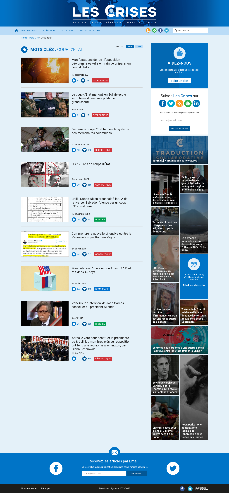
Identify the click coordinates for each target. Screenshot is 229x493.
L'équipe (45, 488)
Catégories (48, 30)
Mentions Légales (108, 488)
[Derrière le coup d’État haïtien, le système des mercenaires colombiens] (45, 139)
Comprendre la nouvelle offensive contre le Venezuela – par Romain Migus (101, 235)
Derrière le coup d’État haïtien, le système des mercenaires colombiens (100, 131)
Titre (138, 47)
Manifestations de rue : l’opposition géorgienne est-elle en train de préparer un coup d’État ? (101, 63)
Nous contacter (29, 488)
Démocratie (102, 289)
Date (129, 47)
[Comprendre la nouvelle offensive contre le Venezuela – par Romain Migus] (45, 244)
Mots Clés (67, 30)
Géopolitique (100, 80)
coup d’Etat (56, 49)
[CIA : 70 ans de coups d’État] (45, 174)
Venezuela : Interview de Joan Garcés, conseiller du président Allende (98, 305)
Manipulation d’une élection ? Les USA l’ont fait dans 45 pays (101, 270)
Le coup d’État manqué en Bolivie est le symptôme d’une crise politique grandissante (99, 98)
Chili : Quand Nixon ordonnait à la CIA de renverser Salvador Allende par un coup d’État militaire (99, 202)
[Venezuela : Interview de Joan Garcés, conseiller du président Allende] (45, 313)
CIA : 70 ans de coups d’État (91, 164)
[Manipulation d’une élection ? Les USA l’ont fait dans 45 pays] (45, 278)
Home (24, 37)
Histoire (100, 219)
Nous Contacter (90, 30)
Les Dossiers (29, 30)
